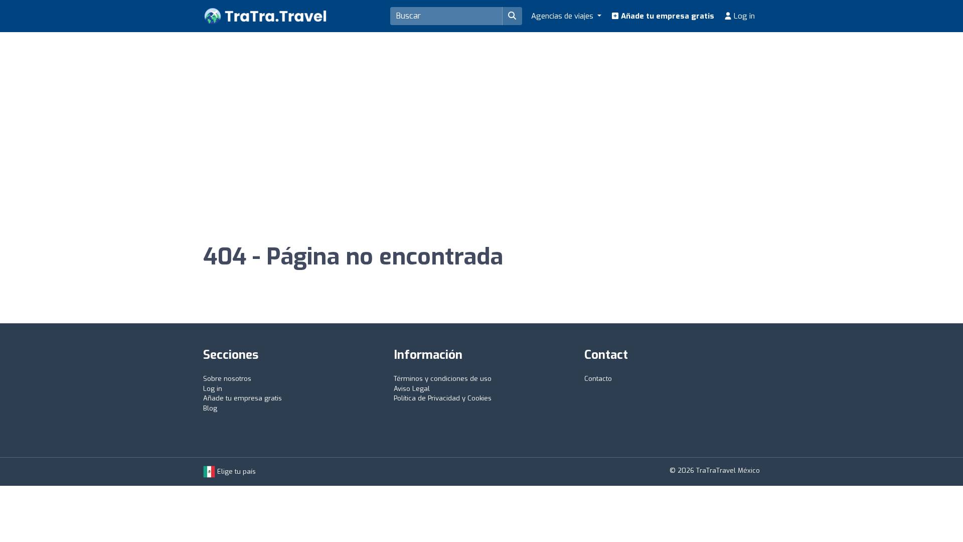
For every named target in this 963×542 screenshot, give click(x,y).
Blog (210, 408)
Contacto (598, 378)
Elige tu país (235, 471)
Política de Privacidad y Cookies (443, 398)
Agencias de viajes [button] (563, 16)
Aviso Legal (412, 388)
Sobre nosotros (227, 378)
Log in (743, 16)
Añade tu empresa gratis (666, 16)
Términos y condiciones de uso (443, 378)
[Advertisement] (481, 107)
